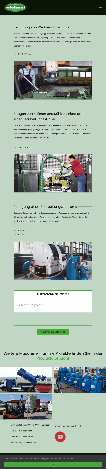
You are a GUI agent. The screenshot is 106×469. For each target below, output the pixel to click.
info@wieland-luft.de (24, 437)
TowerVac (23, 147)
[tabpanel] (53, 304)
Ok (53, 464)
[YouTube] (60, 436)
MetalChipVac (31, 305)
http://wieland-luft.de (27, 443)
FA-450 (21, 234)
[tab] (53, 293)
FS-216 (21, 230)
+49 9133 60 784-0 (24, 431)
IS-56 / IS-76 (24, 54)
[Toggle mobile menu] (100, 8)
